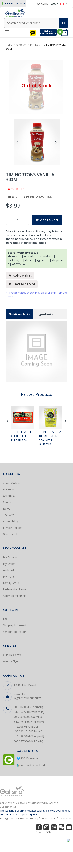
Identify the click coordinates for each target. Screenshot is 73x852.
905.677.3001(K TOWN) (28, 741)
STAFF (40, 832)
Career (7, 502)
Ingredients (45, 314)
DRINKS (34, 44)
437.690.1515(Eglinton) (28, 731)
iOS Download (29, 758)
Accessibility (10, 521)
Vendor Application (14, 631)
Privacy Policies (12, 528)
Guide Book (10, 534)
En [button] (66, 4)
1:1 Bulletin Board (25, 685)
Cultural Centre (12, 655)
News (6, 508)
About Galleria (12, 483)
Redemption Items (14, 589)
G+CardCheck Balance (48, 32)
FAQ (5, 619)
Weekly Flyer (11, 661)
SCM (49, 832)
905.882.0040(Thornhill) (28, 707)
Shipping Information (16, 625)
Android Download (32, 765)
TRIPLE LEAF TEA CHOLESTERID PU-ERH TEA (22, 436)
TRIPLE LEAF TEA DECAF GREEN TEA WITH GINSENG (50, 438)
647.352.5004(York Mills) (29, 712)
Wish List (8, 570)
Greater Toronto (14, 3)
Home (9, 44)
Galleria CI (9, 496)
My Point (8, 576)
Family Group (11, 583)
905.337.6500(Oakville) (28, 717)
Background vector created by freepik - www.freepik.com (36, 818)
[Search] (63, 23)
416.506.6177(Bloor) (26, 726)
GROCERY (21, 44)
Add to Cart (49, 220)
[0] (65, 32)
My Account (10, 557)
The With (8, 515)
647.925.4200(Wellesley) (29, 721)
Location (8, 489)
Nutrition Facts (19, 314)
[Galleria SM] (15, 13)
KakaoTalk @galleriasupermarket (27, 696)
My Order (9, 564)
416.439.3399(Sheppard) (29, 736)
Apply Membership (14, 595)
